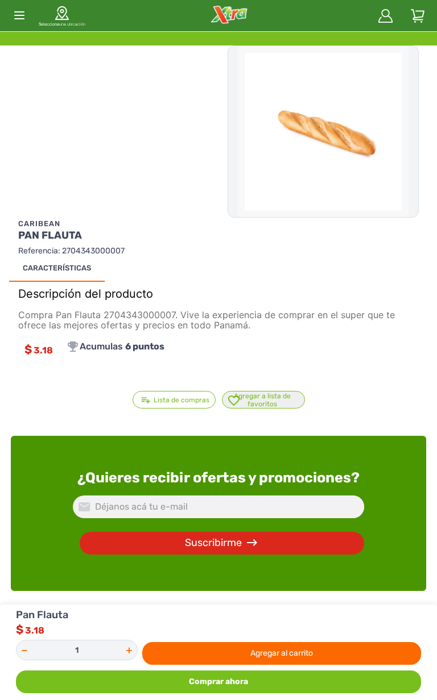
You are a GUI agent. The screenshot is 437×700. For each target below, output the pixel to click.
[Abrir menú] (19, 15)
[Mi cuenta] (385, 16)
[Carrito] (417, 16)
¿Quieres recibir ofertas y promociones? (218, 477)
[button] (62, 15)
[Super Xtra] (229, 16)
